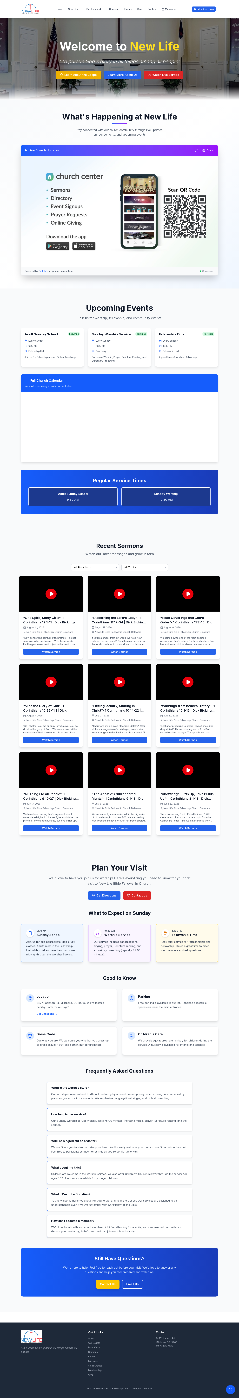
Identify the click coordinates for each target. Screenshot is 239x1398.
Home (59, 9)
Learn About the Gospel (80, 74)
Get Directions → (47, 1013)
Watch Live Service (165, 74)
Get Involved (93, 9)
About (91, 1338)
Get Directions (106, 895)
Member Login (206, 9)
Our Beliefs (94, 1343)
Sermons (114, 9)
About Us (73, 9)
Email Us (132, 1284)
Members (170, 9)
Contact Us (139, 895)
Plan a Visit (94, 1347)
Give (139, 9)
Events (128, 9)
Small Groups (95, 1365)
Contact (152, 9)
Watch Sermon (51, 651)
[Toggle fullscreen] (196, 150)
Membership (95, 1370)
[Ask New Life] (230, 1389)
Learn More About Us (122, 74)
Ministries (93, 1361)
